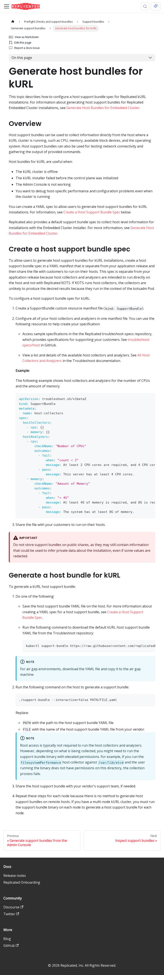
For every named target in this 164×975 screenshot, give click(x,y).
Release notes (14, 875)
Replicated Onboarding (21, 882)
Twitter (9, 914)
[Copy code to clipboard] (150, 398)
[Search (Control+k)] (145, 6)
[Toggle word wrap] (142, 398)
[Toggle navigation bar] (6, 6)
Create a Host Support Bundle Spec (91, 212)
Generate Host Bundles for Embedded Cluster (102, 107)
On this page (22, 57)
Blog (7, 938)
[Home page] (13, 21)
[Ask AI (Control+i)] (156, 6)
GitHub (9, 945)
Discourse (11, 907)
